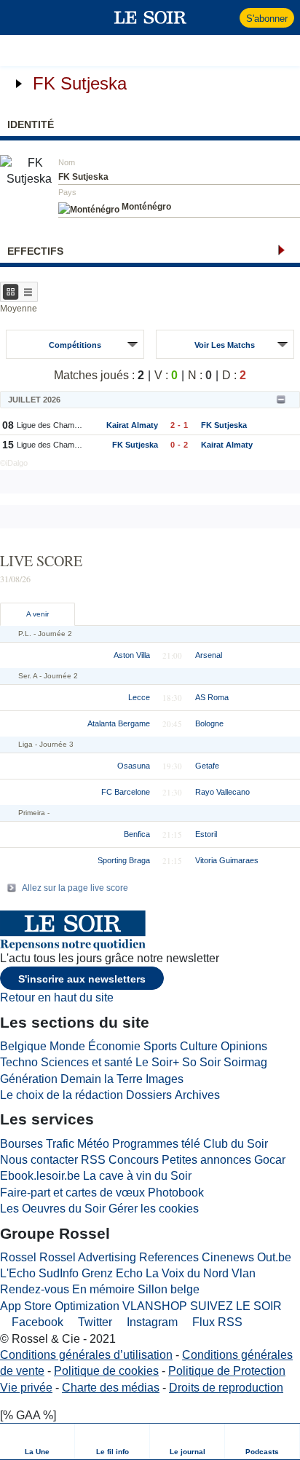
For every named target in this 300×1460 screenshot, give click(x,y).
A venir (37, 614)
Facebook (36, 1322)
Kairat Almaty (132, 425)
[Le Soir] (150, 17)
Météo (93, 1144)
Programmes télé (156, 1144)
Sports (160, 1046)
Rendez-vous (34, 1289)
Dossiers (149, 1095)
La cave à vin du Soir (137, 1176)
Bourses (21, 1144)
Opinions (244, 1046)
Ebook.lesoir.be (40, 1176)
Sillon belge (169, 1289)
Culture (199, 1046)
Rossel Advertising (87, 1257)
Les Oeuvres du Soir (53, 1208)
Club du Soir (235, 1144)
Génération (29, 1079)
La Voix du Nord (187, 1273)
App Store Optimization (59, 1306)
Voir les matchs (224, 345)
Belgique (23, 1046)
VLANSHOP (154, 1306)
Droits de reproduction (226, 1387)
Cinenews (228, 1257)
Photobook (176, 1192)
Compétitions (75, 345)
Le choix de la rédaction (61, 1095)
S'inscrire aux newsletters (82, 979)
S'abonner (267, 18)
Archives (197, 1095)
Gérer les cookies (153, 1208)
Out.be (274, 1257)
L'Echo (18, 1273)
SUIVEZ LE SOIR (236, 1306)
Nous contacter (39, 1160)
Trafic (60, 1144)
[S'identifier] (227, 17)
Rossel (18, 1257)
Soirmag (245, 1062)
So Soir (201, 1062)
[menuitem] (37, 1441)
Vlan (244, 1273)
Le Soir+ (157, 1062)
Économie (114, 1046)
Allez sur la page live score (75, 888)
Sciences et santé (87, 1062)
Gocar (269, 1160)
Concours (133, 1160)
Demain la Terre (101, 1079)
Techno (19, 1062)
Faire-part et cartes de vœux (72, 1192)
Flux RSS (215, 1322)
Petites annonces (206, 1160)
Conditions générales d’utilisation (86, 1355)
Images (164, 1079)
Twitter (93, 1322)
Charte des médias (110, 1387)
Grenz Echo (112, 1273)
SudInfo (59, 1273)
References (169, 1257)
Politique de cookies (106, 1371)
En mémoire (103, 1289)
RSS (93, 1160)
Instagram (151, 1322)
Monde (67, 1046)
